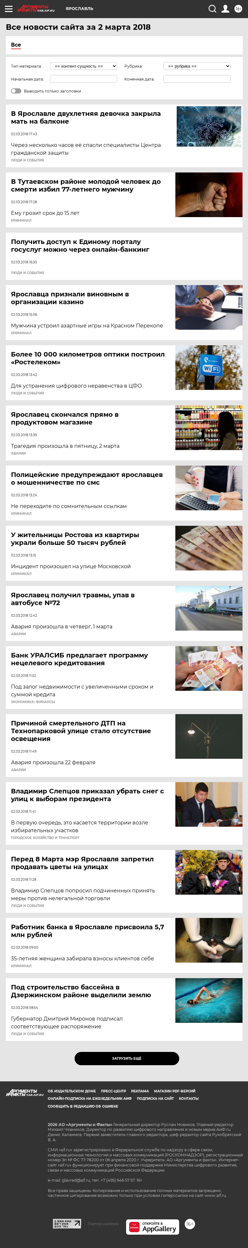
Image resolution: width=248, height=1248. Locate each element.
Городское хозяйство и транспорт (45, 838)
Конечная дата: (139, 79)
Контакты (189, 1099)
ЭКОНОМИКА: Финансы (33, 702)
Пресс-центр (113, 1091)
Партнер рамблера (103, 1224)
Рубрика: (133, 66)
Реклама (140, 1091)
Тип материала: (26, 66)
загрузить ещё (126, 1058)
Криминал (21, 220)
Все (16, 45)
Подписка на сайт (155, 1099)
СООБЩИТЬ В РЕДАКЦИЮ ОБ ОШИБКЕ (83, 1106)
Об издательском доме (72, 1091)
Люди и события (27, 160)
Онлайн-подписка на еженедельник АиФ (90, 1099)
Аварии (18, 453)
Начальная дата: (27, 79)
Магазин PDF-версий (174, 1091)
